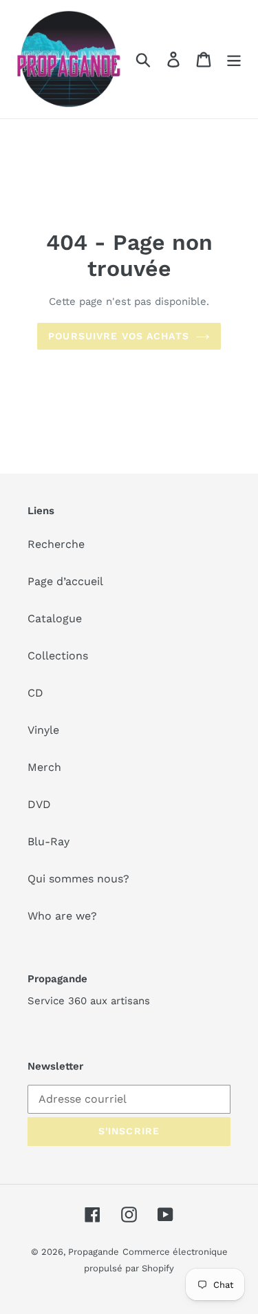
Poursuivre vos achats (118, 335)
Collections (58, 655)
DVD (39, 804)
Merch (44, 767)
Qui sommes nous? (78, 878)
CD (35, 692)
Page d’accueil (65, 581)
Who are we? (62, 915)
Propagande (93, 1252)
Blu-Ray (48, 841)
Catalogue (55, 618)
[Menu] (234, 59)
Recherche (56, 544)
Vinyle (43, 730)
